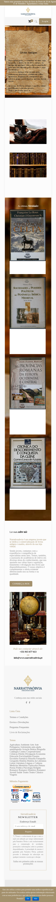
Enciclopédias (25, 756)
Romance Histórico (27, 770)
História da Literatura (36, 761)
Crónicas (14, 754)
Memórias (23, 765)
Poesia (13, 768)
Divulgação (30, 754)
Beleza (33, 749)
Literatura (20, 763)
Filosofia (32, 758)
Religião (37, 768)
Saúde (19, 772)
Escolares (14, 758)
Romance (14, 770)
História (22, 761)
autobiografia (16, 749)
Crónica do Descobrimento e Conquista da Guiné (27, 496)
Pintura (41, 765)
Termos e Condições (19, 717)
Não (35, 899)
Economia (40, 754)
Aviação (26, 749)
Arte (32, 744)
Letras (12, 763)
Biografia (41, 749)
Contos (22, 751)
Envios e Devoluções (19, 722)
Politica (19, 768)
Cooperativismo (33, 751)
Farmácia (23, 758)
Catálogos (14, 751)
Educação (14, 756)
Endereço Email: (28, 822)
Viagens (13, 774)
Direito (21, 754)
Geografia (14, 761)
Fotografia (41, 758)
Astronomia (25, 747)
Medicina (14, 765)
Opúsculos (33, 765)
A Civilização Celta (27, 265)
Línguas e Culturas (33, 763)
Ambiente (25, 744)
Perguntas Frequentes (19, 727)
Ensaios (35, 756)
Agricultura (15, 744)
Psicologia (28, 768)
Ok (28, 899)
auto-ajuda (36, 747)
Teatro (26, 772)
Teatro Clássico (36, 772)
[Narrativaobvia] (28, 11)
